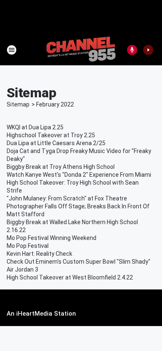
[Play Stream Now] (148, 50)
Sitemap (18, 104)
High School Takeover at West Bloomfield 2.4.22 (70, 277)
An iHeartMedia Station (41, 313)
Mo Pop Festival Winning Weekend (51, 238)
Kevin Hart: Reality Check (39, 253)
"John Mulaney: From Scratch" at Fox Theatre (67, 198)
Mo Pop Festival (28, 245)
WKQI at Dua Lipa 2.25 (35, 127)
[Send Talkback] (132, 50)
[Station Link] (81, 50)
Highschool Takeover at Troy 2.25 (51, 135)
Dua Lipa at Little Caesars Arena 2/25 (56, 143)
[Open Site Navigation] (12, 50)
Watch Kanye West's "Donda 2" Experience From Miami (79, 174)
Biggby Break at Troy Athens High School (61, 166)
